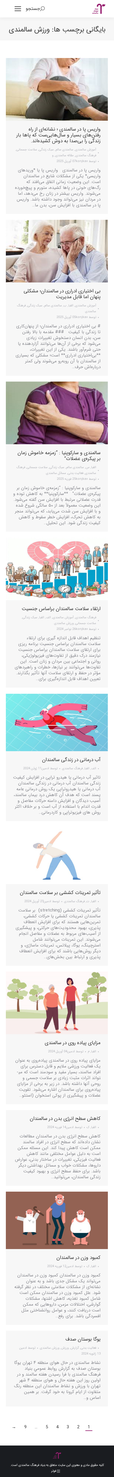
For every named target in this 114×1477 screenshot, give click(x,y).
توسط (86, 161)
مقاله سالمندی (64, 155)
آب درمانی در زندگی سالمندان (71, 760)
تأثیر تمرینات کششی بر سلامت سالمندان (60, 893)
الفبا (70, 305)
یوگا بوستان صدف (83, 1339)
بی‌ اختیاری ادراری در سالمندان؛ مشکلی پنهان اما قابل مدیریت (62, 294)
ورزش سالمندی (64, 623)
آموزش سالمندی (85, 149)
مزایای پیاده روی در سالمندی (73, 1043)
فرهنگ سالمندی (85, 155)
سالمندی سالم (64, 149)
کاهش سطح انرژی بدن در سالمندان (65, 1119)
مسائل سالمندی (56, 473)
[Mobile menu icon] (18, 9)
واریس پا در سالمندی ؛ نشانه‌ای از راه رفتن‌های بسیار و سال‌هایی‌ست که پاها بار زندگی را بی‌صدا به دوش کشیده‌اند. (58, 135)
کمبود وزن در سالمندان (78, 1258)
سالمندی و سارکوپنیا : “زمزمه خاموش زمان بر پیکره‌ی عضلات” (59, 456)
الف (48, 617)
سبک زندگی (46, 149)
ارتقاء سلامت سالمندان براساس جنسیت (61, 609)
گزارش (74, 1348)
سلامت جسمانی (26, 149)
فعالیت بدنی (75, 473)
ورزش (65, 1348)
